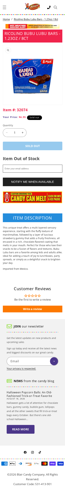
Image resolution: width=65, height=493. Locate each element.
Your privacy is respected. (21, 368)
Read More (20, 429)
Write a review (32, 309)
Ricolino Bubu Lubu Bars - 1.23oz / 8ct (36, 19)
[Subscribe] (54, 361)
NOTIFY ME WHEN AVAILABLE (32, 181)
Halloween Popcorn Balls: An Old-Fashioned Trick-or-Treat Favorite (29, 394)
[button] (4, 7)
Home (6, 19)
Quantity (8, 125)
